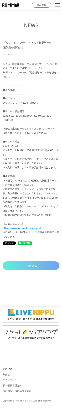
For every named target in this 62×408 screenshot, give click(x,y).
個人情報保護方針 (12, 385)
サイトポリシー (11, 380)
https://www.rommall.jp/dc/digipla (22, 228)
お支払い (7, 374)
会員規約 (7, 369)
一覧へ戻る (31, 265)
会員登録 (41, 5)
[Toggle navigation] (57, 4)
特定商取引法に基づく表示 (17, 391)
